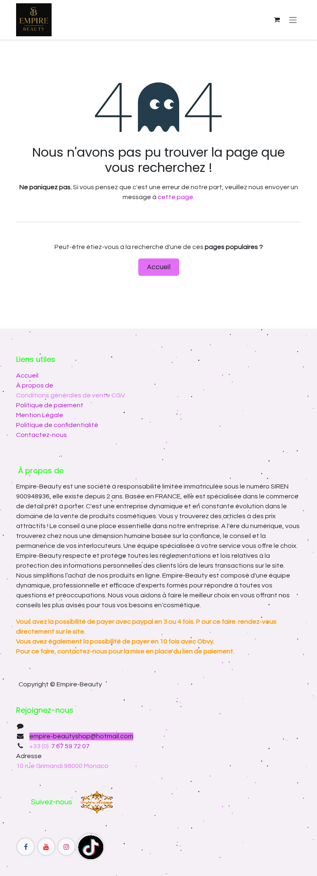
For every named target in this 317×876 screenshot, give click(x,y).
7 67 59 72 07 (70, 746)
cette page (175, 197)
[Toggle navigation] (293, 20)
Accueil (158, 267)
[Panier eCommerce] (277, 20)
